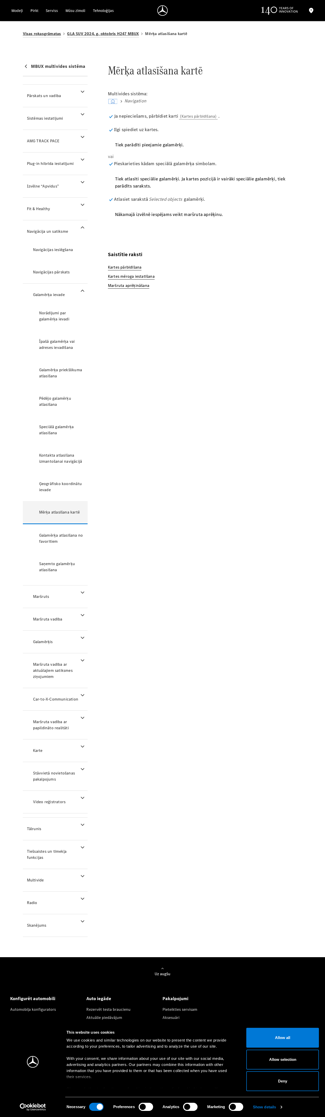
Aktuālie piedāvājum (104, 1017)
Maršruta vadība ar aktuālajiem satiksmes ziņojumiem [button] (53, 670)
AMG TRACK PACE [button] (43, 141)
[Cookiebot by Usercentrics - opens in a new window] (33, 1107)
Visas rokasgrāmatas (42, 33)
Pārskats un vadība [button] (44, 95)
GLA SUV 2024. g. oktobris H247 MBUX (103, 33)
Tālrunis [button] (34, 828)
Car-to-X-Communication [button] (55, 699)
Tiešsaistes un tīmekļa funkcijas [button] (47, 854)
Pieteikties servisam (179, 1009)
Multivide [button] (35, 880)
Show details (264, 1107)
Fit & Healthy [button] (38, 208)
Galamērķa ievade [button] (49, 294)
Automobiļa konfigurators (33, 1009)
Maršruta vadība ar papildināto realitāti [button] (51, 725)
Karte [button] (38, 750)
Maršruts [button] (41, 596)
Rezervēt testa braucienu (108, 1009)
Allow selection (282, 1059)
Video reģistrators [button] (49, 801)
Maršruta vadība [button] (47, 619)
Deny (282, 1081)
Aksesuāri (171, 1017)
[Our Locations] (311, 10)
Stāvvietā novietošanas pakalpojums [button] (54, 776)
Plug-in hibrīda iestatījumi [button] (50, 163)
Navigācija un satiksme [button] (47, 231)
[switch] (146, 1107)
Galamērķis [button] (43, 641)
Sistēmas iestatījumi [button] (45, 118)
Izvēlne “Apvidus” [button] (43, 186)
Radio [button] (32, 902)
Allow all (282, 1037)
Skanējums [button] (36, 925)
